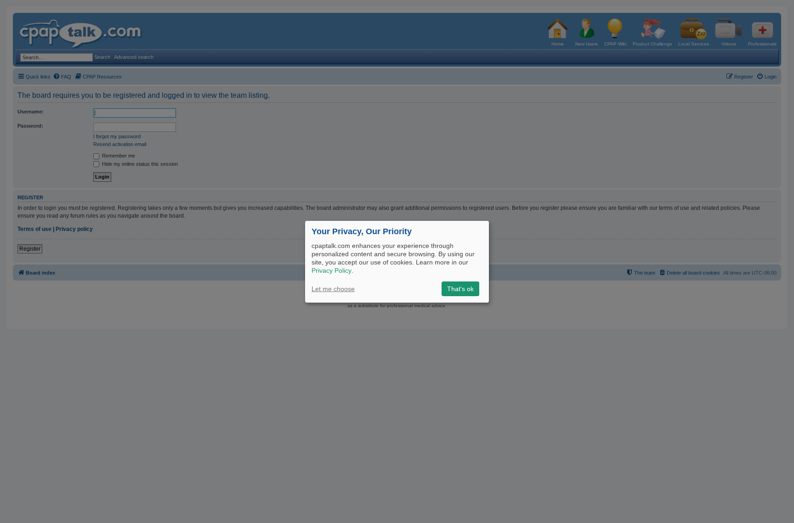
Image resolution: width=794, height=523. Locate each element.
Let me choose (333, 288)
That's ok (460, 288)
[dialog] (397, 261)
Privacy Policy (332, 270)
